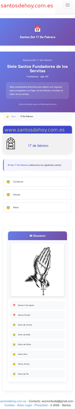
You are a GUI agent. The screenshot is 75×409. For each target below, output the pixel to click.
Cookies (9, 405)
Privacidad (41, 405)
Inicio (13, 116)
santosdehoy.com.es (13, 401)
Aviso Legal (24, 405)
